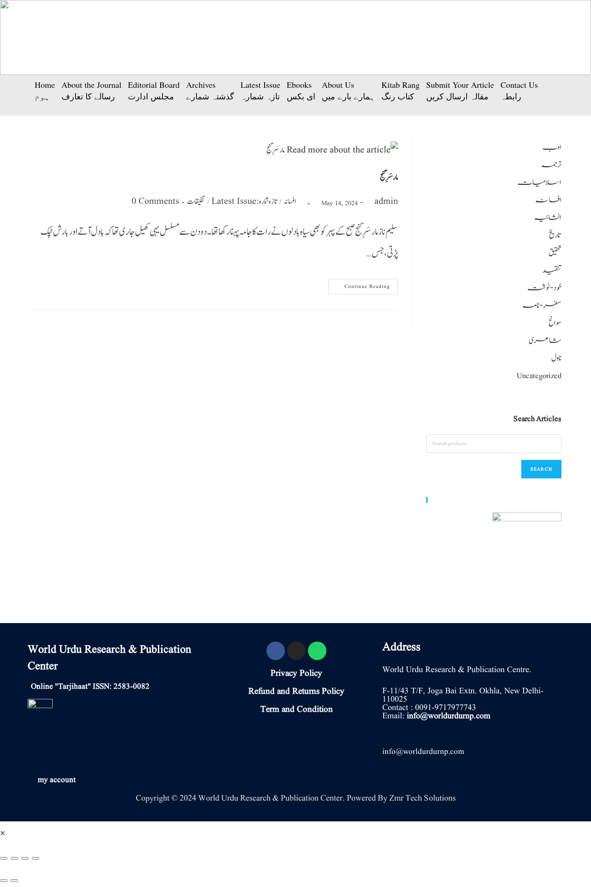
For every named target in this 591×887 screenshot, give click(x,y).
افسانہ (289, 201)
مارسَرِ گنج (389, 177)
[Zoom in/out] (35, 858)
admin (386, 201)
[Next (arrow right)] (14, 880)
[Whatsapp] (317, 651)
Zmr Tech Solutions (422, 798)
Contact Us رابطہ (519, 91)
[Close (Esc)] (3, 858)
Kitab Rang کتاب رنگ (400, 91)
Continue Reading (363, 284)
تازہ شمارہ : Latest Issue (244, 201)
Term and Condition (296, 709)
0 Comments (155, 201)
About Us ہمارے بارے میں (348, 91)
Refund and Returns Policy (296, 691)
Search (541, 469)
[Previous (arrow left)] (3, 880)
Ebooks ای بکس (301, 91)
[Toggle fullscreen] (25, 858)
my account (57, 780)
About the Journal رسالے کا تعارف (91, 91)
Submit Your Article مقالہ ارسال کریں (460, 91)
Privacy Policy (296, 673)
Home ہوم (45, 91)
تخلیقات (196, 201)
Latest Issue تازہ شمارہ (260, 91)
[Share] (14, 858)
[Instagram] (296, 651)
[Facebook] (275, 651)
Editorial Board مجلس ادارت (154, 91)
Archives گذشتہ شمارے (210, 91)
